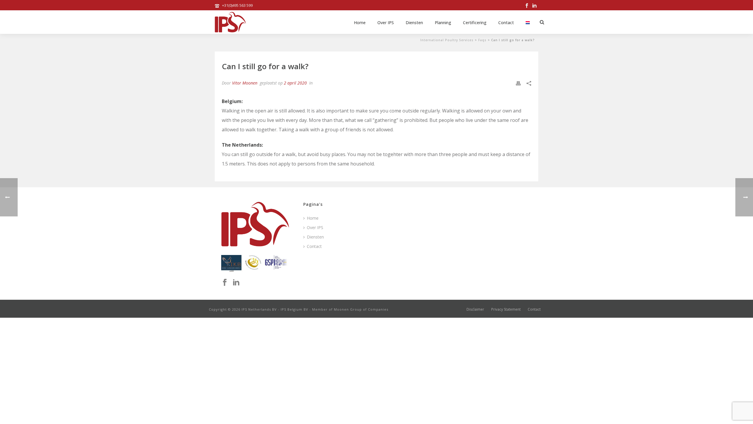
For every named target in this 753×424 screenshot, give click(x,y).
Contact (506, 22)
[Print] (518, 82)
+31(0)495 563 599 (237, 5)
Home (360, 22)
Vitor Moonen (244, 83)
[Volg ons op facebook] (224, 282)
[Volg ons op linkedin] (236, 282)
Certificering (475, 22)
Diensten (414, 22)
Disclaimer (475, 309)
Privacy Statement (506, 309)
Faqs (482, 40)
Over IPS (385, 22)
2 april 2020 (295, 83)
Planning (443, 22)
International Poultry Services (447, 40)
